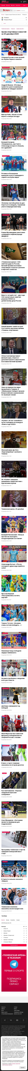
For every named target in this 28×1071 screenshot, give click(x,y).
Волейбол (5, 97)
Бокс (4, 660)
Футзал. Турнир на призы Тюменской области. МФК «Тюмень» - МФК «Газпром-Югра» (14, 18)
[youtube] (17, 1020)
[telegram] (4, 1020)
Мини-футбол (5, 688)
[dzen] (23, 1020)
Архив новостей (18, 1013)
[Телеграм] (14, 971)
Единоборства (6, 214)
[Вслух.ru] (14, 10)
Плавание (5, 889)
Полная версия (14, 945)
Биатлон (18, 5)
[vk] (11, 1020)
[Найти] (21, 2)
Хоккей (3, 5)
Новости (3, 1007)
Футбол (13, 5)
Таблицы (4, 916)
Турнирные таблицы (18, 1012)
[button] (2, 23)
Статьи (15, 1007)
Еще (24, 5)
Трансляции (17, 1010)
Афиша (3, 1008)
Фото (2, 1010)
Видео (15, 1008)
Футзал (8, 5)
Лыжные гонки (6, 67)
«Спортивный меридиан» (7, 1013)
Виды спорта (4, 1012)
